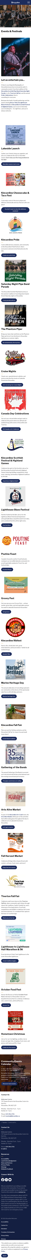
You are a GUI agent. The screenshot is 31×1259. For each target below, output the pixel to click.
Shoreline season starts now (11, 164)
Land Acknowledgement (8, 1161)
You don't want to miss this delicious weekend (15, 210)
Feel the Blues (7, 525)
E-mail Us (4, 1149)
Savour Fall (6, 1005)
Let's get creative (8, 827)
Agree (4, 1255)
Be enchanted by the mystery (11, 342)
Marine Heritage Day (9, 696)
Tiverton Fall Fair (15, 93)
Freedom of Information (8, 1232)
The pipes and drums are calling (12, 781)
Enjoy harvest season (9, 867)
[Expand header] (28, 2)
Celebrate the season (9, 1047)
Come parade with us (9, 300)
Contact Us (4, 1225)
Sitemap (3, 1167)
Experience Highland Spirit (10, 481)
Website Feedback (7, 1169)
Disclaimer (4, 1228)
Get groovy (6, 612)
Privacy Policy (5, 1165)
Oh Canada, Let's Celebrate (11, 429)
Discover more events (9, 1083)
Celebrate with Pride (9, 255)
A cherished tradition (9, 738)
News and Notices (6, 1163)
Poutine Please (7, 569)
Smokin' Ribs (6, 654)
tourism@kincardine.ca (12, 1116)
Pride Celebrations (7, 95)
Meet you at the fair (9, 918)
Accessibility (5, 1159)
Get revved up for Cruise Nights (12, 385)
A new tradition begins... (10, 961)
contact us (22, 1192)
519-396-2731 (10, 1114)
